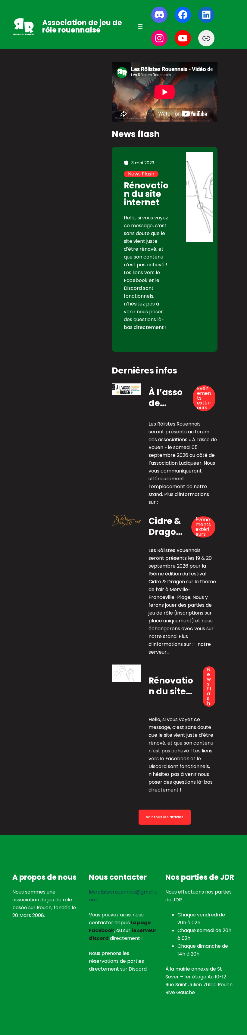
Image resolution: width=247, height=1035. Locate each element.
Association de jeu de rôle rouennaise (82, 26)
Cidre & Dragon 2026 (165, 527)
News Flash (141, 174)
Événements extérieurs (204, 398)
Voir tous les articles (164, 817)
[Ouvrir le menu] (140, 26)
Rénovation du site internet (146, 194)
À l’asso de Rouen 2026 (166, 398)
